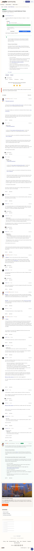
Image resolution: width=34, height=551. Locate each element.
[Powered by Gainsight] (17, 536)
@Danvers (7, 405)
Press (18, 541)
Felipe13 (6, 203)
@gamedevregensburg (10, 101)
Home (2, 6)
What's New (15, 4)
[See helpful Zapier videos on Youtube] (22, 545)
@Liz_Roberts (11, 405)
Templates (29, 541)
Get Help (2, 4)
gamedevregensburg (8, 15)
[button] (27, 2)
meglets (6, 282)
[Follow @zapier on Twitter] (20, 545)
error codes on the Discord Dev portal (17, 130)
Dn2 (5, 194)
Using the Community (6, 513)
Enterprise (24, 541)
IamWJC (6, 337)
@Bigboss (6, 294)
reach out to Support (27, 300)
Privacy (31, 547)
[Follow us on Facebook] (15, 545)
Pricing (4, 541)
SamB (6, 443)
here (19, 46)
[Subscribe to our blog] (18, 545)
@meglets (6, 300)
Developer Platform (12, 541)
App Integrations (17, 542)
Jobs (21, 541)
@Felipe (7, 257)
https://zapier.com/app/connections (18, 62)
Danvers (6, 98)
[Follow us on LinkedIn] (17, 545)
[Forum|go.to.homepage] (8, 2)
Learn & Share (8, 4)
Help (7, 541)
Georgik (6, 215)
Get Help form (15, 260)
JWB (6, 308)
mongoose (6, 416)
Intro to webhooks (9, 136)
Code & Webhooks (11, 6)
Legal (28, 547)
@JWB (7, 319)
